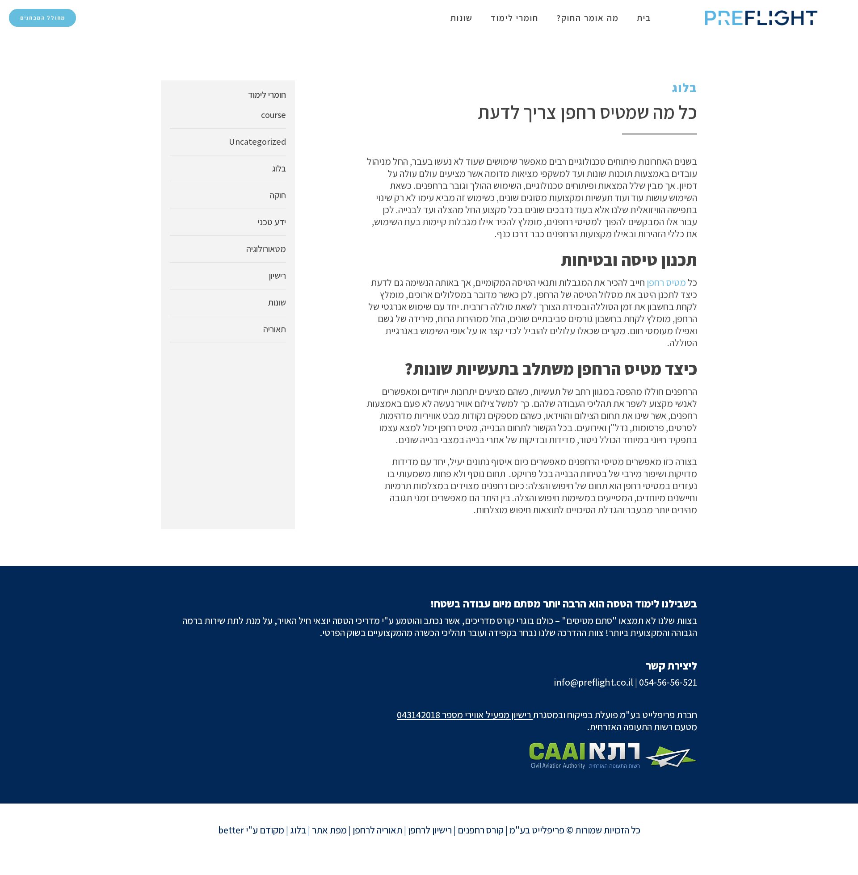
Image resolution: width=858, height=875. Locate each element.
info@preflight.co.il (593, 682)
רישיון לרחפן (430, 830)
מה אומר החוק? (587, 18)
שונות (461, 18)
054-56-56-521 (668, 682)
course (273, 115)
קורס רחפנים (481, 830)
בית (644, 18)
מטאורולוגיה (266, 249)
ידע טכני (272, 222)
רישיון (277, 275)
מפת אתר (329, 830)
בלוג (684, 88)
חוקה (277, 195)
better (231, 830)
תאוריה (274, 329)
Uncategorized (257, 141)
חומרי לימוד (514, 18)
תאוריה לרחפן (377, 830)
